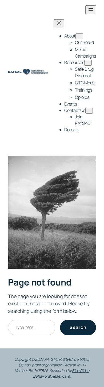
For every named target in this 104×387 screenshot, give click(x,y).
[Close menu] (59, 23)
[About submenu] (79, 36)
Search (78, 327)
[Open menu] (90, 9)
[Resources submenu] (88, 63)
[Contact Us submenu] (89, 111)
